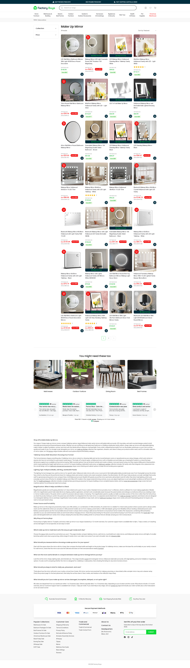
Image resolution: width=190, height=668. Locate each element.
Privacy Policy (60, 630)
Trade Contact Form (85, 630)
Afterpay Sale (38, 644)
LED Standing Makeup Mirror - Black (143, 146)
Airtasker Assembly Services (65, 636)
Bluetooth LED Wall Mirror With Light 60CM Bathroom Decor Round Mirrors (143, 318)
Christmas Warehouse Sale (42, 636)
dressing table (115, 536)
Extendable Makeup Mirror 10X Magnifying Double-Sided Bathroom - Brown (95, 148)
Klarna (58, 644)
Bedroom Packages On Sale (42, 627)
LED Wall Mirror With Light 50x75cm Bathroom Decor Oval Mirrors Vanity (119, 318)
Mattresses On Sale (40, 625)
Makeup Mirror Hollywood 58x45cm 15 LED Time (117, 188)
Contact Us (114, 585)
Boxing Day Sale (39, 641)
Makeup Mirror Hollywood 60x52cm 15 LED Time (69, 188)
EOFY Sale (37, 647)
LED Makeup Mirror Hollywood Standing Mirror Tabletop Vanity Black (119, 148)
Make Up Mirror (42, 20)
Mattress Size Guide (62, 647)
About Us (105, 622)
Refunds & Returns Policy (64, 633)
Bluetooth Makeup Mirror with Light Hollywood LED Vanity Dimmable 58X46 (96, 234)
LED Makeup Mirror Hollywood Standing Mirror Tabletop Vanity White (119, 61)
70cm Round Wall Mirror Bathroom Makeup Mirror (72, 105)
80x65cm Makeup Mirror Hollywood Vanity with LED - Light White (144, 61)
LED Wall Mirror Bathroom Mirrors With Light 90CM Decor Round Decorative (72, 61)
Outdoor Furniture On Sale (42, 633)
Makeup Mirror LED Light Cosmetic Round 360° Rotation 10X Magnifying (96, 61)
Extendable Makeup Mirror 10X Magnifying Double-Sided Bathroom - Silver (119, 234)
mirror (43, 534)
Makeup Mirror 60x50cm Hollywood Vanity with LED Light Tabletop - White (144, 234)
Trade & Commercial (85, 627)
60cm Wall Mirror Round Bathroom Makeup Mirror (72, 146)
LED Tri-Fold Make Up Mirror (118, 103)
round (86, 559)
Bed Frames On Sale (40, 630)
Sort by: (140, 30)
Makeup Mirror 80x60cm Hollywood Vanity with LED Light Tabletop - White (95, 189)
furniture (101, 548)
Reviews (58, 652)
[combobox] (98, 7)
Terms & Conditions (62, 627)
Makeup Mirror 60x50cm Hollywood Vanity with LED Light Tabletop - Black (71, 276)
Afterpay (59, 639)
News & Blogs (60, 650)
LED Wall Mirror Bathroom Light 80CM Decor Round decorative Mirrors (71, 318)
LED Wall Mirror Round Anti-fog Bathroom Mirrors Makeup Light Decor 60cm (119, 276)
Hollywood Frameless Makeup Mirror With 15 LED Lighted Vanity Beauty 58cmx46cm (144, 276)
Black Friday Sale (39, 639)
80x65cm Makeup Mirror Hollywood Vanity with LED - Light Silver (96, 106)
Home (35, 20)
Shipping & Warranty (62, 625)
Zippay (58, 641)
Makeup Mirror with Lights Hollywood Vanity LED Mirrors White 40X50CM (94, 276)
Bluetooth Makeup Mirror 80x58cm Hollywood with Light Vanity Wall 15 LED (72, 234)
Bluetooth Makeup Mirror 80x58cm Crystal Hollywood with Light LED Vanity (145, 189)
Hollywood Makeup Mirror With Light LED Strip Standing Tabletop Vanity (96, 318)
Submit (151, 632)
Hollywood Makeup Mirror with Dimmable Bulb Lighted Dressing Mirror (144, 106)
